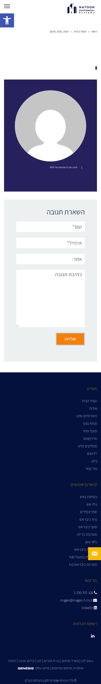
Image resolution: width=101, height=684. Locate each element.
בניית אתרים (52, 660)
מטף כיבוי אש (87, 526)
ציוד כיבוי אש (88, 519)
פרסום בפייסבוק (61, 668)
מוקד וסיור (89, 431)
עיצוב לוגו (87, 660)
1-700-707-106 (84, 592)
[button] (7, 20)
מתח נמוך (90, 423)
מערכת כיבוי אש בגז (83, 564)
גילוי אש (91, 504)
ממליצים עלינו (87, 446)
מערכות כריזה (87, 534)
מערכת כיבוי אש (85, 549)
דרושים (92, 453)
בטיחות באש (88, 496)
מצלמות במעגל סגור (82, 557)
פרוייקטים (90, 438)
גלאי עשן (91, 541)
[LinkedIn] (92, 635)
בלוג (94, 461)
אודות (93, 408)
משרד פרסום (70, 660)
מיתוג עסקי (42, 668)
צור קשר (91, 468)
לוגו (39, 660)
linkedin (88, 607)
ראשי (94, 31)
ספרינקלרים (88, 511)
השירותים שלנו (86, 415)
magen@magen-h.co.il (76, 600)
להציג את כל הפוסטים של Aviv (63, 167)
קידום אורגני (26, 660)
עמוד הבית (80, 31)
